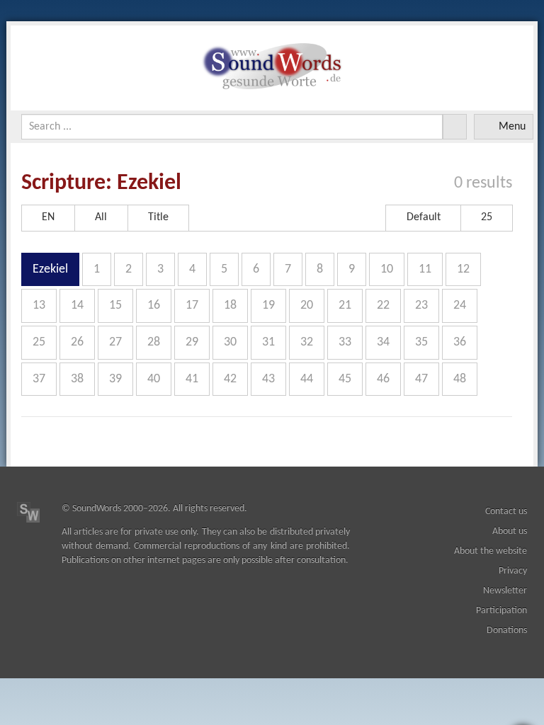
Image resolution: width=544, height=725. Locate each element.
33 (345, 342)
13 (39, 305)
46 (383, 379)
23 (421, 305)
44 (306, 379)
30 (230, 342)
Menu (512, 126)
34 (383, 342)
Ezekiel (50, 269)
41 (192, 379)
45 (345, 379)
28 (153, 342)
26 (77, 342)
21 (345, 305)
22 (383, 305)
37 (39, 379)
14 (77, 305)
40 (153, 379)
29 (192, 342)
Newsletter (505, 591)
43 (268, 379)
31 (268, 342)
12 (463, 269)
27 (115, 342)
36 (459, 342)
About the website (490, 551)
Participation (501, 610)
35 (421, 342)
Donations (507, 630)
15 (115, 305)
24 (459, 305)
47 (421, 379)
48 (459, 379)
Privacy (513, 571)
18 (230, 305)
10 (386, 269)
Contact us (506, 511)
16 (153, 305)
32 (306, 342)
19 (268, 305)
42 (230, 379)
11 (425, 269)
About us (509, 531)
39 (115, 379)
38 (77, 379)
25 (39, 342)
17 (192, 305)
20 (306, 305)
